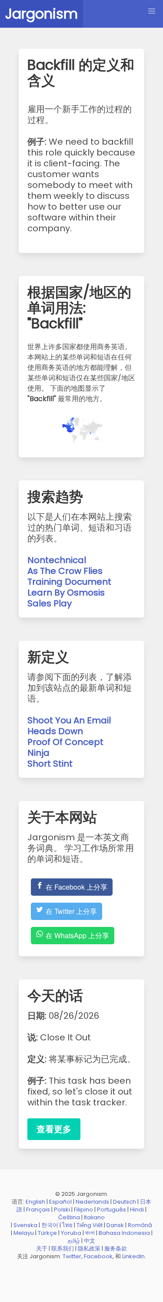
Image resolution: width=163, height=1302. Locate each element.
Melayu (23, 1233)
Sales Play (49, 603)
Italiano (94, 1217)
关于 (41, 1248)
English (35, 1202)
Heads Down (55, 731)
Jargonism (41, 13)
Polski (62, 1209)
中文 (89, 1241)
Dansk (115, 1225)
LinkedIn (133, 1256)
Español (60, 1202)
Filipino (83, 1209)
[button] (151, 11)
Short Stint (50, 764)
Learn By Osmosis (66, 592)
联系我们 (62, 1248)
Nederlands (92, 1202)
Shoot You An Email (69, 720)
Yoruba (71, 1233)
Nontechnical (56, 560)
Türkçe (47, 1233)
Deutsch (124, 1202)
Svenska (25, 1225)
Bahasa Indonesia (124, 1233)
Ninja (38, 753)
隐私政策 (89, 1248)
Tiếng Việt (90, 1225)
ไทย (67, 1225)
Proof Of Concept (65, 742)
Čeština (69, 1217)
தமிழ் (74, 1241)
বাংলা (90, 1233)
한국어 (49, 1225)
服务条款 (115, 1248)
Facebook (98, 1256)
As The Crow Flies (65, 571)
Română (140, 1225)
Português (111, 1209)
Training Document (69, 582)
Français (38, 1209)
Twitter (72, 1256)
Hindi (137, 1209)
